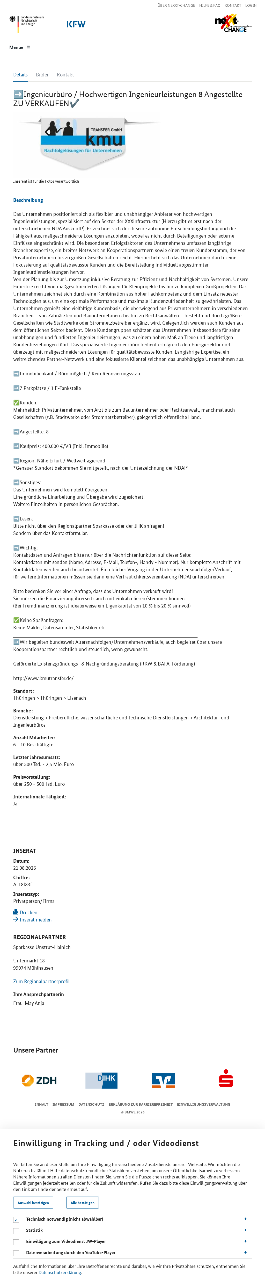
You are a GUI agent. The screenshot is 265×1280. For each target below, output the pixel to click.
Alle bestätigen (82, 1202)
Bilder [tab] (42, 75)
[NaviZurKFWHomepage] (75, 25)
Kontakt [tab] (65, 75)
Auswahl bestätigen (33, 1202)
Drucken (28, 913)
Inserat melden (35, 920)
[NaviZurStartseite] (233, 22)
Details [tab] (20, 75)
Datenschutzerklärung (60, 1272)
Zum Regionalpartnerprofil (41, 981)
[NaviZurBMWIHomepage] (25, 25)
